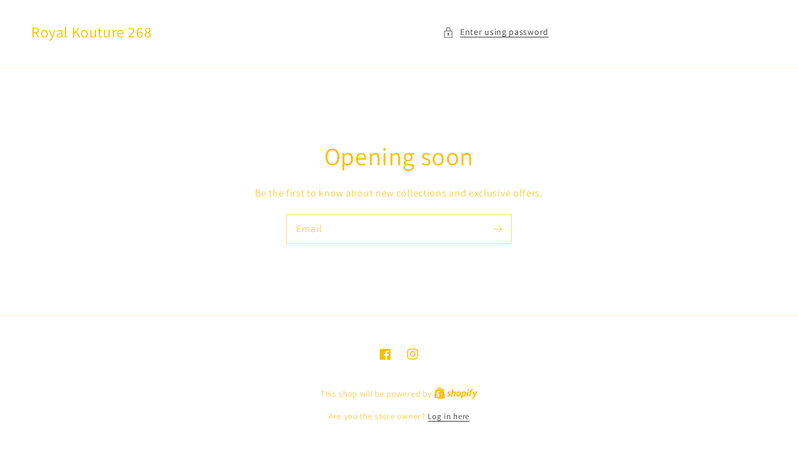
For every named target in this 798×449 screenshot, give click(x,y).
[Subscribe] (497, 229)
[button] (496, 32)
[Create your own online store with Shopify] (456, 394)
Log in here (448, 416)
